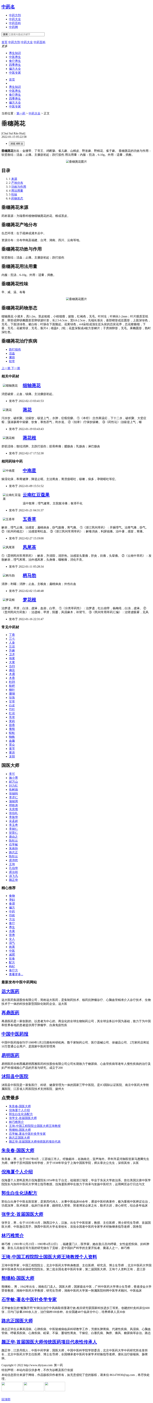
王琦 (12, 864)
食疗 (12, 923)
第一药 (20, 113)
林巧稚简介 (16, 1122)
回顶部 (5, 1399)
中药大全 (15, 19)
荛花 (27, 409)
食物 (12, 895)
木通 (12, 674)
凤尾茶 (29, 547)
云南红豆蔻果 (36, 494)
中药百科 (15, 23)
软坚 (12, 361)
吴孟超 (13, 821)
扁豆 (12, 670)
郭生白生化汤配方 (21, 1114)
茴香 (12, 725)
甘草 (12, 701)
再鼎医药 (10, 1012)
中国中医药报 (14, 1034)
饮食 (12, 958)
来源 (14, 178)
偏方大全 (15, 68)
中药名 (8, 6)
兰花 (12, 646)
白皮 (12, 705)
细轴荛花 (32, 385)
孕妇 (12, 899)
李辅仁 (13, 828)
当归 (12, 666)
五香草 (29, 519)
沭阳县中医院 (14, 1076)
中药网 (13, 27)
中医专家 (15, 72)
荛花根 (29, 437)
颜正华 (13, 879)
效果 (12, 946)
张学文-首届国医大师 (23, 1118)
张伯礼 (13, 813)
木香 (12, 678)
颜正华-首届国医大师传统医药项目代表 (35, 1141)
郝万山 (13, 781)
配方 (12, 962)
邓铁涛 (13, 805)
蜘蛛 (12, 736)
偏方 (12, 907)
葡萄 (12, 729)
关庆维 (13, 809)
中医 (12, 950)
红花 (12, 713)
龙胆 (12, 756)
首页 (12, 79)
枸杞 (12, 966)
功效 (12, 915)
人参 (12, 642)
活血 (12, 353)
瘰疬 (12, 357)
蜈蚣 (12, 732)
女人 (12, 939)
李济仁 (13, 797)
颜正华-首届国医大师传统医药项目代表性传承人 (49, 1341)
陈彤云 (13, 840)
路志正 (13, 852)
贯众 (12, 744)
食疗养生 (15, 60)
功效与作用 (18, 186)
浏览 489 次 (16, 143)
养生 (12, 927)
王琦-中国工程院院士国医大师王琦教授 (35, 1125)
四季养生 (15, 64)
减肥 (12, 954)
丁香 (12, 634)
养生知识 (15, 53)
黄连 (12, 752)
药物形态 (17, 198)
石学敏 (13, 844)
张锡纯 (13, 793)
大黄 (12, 662)
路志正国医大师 (19, 1137)
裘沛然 (13, 860)
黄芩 (12, 748)
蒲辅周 (13, 801)
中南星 (29, 470)
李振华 (13, 817)
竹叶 (12, 709)
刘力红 (13, 785)
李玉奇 (13, 824)
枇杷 (12, 685)
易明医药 (10, 1055)
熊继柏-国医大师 (20, 1129)
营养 (12, 935)
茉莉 (12, 721)
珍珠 (12, 697)
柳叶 (12, 689)
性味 (14, 194)
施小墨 (13, 777)
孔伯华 (13, 868)
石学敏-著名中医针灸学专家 (27, 1133)
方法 (12, 919)
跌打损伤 (15, 349)
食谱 (12, 903)
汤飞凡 (13, 876)
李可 (12, 773)
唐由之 (13, 836)
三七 (12, 638)
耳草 (12, 717)
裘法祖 (13, 872)
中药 (12, 911)
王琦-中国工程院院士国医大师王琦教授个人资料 (49, 1256)
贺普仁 (13, 832)
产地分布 (17, 182)
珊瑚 (12, 693)
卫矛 (12, 654)
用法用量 (17, 190)
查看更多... (16, 974)
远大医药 (10, 991)
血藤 (12, 740)
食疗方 (13, 970)
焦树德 (13, 789)
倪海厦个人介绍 (19, 1110)
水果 (12, 931)
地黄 (12, 658)
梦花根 (29, 599)
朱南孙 (13, 848)
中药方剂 (15, 15)
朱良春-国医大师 (20, 1106)
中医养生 (15, 57)
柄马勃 (29, 575)
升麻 (12, 650)
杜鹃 (12, 681)
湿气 (12, 942)
